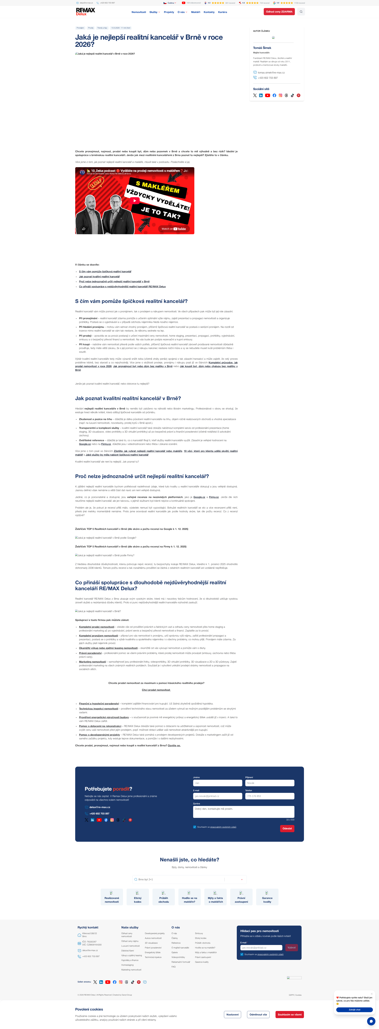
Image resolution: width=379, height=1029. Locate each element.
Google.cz (85, 444)
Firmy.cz (106, 444)
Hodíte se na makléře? (205, 948)
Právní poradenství (153, 948)
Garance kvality (201, 962)
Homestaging (127, 965)
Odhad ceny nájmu (129, 941)
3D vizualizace (151, 943)
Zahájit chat (354, 1010)
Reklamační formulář (181, 962)
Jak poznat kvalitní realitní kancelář (99, 277)
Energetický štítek (153, 953)
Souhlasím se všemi (290, 1015)
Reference (176, 943)
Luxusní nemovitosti (130, 946)
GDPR (291, 995)
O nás (174, 934)
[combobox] (170, 3)
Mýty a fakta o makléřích (206, 953)
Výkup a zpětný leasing (131, 956)
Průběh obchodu (202, 943)
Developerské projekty (155, 934)
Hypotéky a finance (129, 960)
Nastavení (233, 1015)
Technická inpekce (153, 957)
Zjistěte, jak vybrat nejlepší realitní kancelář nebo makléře (148, 451)
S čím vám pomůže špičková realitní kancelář (105, 272)
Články (175, 938)
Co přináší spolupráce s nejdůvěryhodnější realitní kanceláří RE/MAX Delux (122, 287)
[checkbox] (194, 826)
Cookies (298, 995)
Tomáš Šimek (262, 48)
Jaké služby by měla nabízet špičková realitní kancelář (117, 455)
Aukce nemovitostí (153, 938)
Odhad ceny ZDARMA (279, 12)
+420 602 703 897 (91, 956)
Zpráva (196, 804)
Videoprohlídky (178, 957)
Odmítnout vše (258, 1015)
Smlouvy (199, 934)
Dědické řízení (127, 951)
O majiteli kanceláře (180, 948)
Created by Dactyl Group (122, 995)
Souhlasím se (203, 827)
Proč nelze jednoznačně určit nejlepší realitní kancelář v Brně (114, 282)
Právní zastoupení (203, 957)
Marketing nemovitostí (131, 970)
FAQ (173, 967)
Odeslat (287, 829)
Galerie (175, 953)
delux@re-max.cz (90, 951)
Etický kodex (200, 938)
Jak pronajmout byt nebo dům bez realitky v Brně (142, 366)
